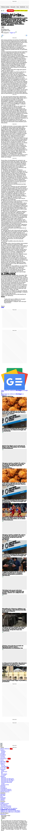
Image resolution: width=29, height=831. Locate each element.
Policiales (3, 785)
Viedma (2, 800)
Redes (2, 760)
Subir (3, 818)
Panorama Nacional (6, 782)
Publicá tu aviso (4, 803)
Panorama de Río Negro (7, 780)
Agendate (4, 761)
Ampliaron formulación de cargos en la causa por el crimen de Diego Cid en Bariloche (14, 430)
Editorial (3, 777)
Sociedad (2, 769)
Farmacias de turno (5, 807)
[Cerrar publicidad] (1, 744)
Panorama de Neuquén (7, 778)
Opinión (2, 776)
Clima (2, 770)
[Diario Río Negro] (3, 10)
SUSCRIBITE (21, 10)
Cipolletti (2, 799)
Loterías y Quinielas (5, 806)
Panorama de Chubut (7, 781)
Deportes (3, 763)
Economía (3, 755)
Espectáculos (4, 13)
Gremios (3, 751)
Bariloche (22, 7)
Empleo (2, 802)
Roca (18, 7)
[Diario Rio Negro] (1, 819)
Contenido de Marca (5, 790)
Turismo (2, 756)
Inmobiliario (3, 788)
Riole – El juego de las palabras (8, 808)
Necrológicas (4, 804)
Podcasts (2, 787)
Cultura (2, 764)
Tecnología (4, 774)
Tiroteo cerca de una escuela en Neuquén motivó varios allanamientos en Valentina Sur (12, 647)
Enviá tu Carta (5, 784)
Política (2, 750)
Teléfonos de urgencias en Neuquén (10, 812)
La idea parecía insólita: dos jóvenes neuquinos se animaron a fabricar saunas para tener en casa (14, 664)
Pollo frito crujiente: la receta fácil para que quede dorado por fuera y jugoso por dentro (13, 412)
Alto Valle (2, 795)
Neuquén (13, 7)
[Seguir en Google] (1, 36)
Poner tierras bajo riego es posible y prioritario (14, 681)
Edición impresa (4, 791)
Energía (2, 753)
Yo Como (3, 775)
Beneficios (3, 814)
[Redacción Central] (2, 26)
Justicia (3, 752)
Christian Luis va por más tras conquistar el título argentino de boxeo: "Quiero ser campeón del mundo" (13, 592)
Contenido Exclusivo (5, 789)
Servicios (2, 757)
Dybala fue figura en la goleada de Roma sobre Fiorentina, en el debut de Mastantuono (13, 447)
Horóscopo (4, 771)
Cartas (3, 783)
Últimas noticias (5, 7)
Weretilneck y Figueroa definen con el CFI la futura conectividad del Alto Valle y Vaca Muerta (14, 610)
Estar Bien (4, 768)
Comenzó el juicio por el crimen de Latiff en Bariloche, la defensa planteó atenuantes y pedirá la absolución (13, 573)
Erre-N (3, 765)
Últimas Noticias (6, 748)
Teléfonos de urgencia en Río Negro (10, 810)
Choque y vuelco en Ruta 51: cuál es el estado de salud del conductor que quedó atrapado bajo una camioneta (13, 465)
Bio (2, 772)
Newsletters (5, 758)
